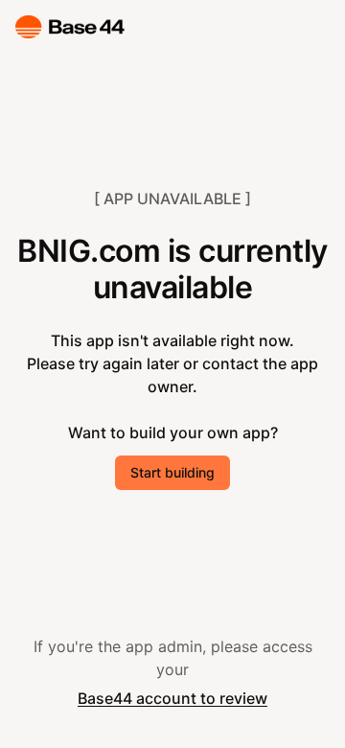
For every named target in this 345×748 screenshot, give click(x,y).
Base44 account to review (172, 698)
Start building (172, 472)
